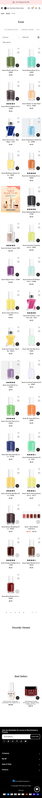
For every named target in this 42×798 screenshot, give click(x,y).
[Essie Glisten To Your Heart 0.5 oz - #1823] (31, 91)
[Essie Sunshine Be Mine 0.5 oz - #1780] (10, 478)
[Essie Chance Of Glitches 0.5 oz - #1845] (31, 267)
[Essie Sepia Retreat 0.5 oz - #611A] (31, 548)
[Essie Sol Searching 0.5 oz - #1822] (31, 161)
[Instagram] (13, 741)
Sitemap (21, 790)
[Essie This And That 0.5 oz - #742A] (10, 406)
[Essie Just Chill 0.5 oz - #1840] (10, 370)
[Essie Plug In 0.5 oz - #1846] (10, 267)
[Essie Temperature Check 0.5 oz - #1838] (31, 127)
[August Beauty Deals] (10, 199)
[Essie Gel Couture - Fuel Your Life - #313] (31, 300)
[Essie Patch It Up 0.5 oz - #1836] (10, 58)
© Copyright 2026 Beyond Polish (21, 785)
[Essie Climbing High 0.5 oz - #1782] (31, 197)
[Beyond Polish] (13, 8)
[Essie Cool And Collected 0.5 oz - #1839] (31, 370)
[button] (2, 8)
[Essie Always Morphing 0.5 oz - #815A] (10, 514)
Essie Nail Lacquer (27, 29)
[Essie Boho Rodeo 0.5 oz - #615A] (10, 584)
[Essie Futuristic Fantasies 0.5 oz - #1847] (31, 233)
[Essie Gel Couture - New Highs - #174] (10, 127)
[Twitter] (8, 741)
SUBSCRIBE (35, 736)
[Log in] (36, 8)
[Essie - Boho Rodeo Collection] (31, 514)
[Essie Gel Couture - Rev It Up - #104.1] (10, 337)
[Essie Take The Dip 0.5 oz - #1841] (31, 337)
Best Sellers (21, 676)
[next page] (36, 612)
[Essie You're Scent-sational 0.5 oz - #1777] (31, 478)
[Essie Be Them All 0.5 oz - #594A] (31, 406)
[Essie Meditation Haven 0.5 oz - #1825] (10, 161)
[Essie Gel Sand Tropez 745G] (10, 233)
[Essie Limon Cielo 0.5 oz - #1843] (10, 300)
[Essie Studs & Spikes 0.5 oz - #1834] (10, 91)
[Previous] (3, 690)
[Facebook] (4, 741)
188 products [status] (7, 42)
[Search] (28, 8)
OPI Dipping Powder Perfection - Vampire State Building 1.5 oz (31, 703)
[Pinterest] (17, 741)
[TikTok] (21, 741)
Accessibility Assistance (22, 781)
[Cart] (39, 8)
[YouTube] (25, 741)
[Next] (38, 690)
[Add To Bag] (17, 65)
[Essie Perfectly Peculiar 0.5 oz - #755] (31, 442)
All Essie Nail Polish (11, 29)
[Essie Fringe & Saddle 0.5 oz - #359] (10, 548)
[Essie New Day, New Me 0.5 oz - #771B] (10, 442)
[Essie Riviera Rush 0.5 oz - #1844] (31, 58)
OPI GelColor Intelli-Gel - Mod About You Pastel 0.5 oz (11, 702)
